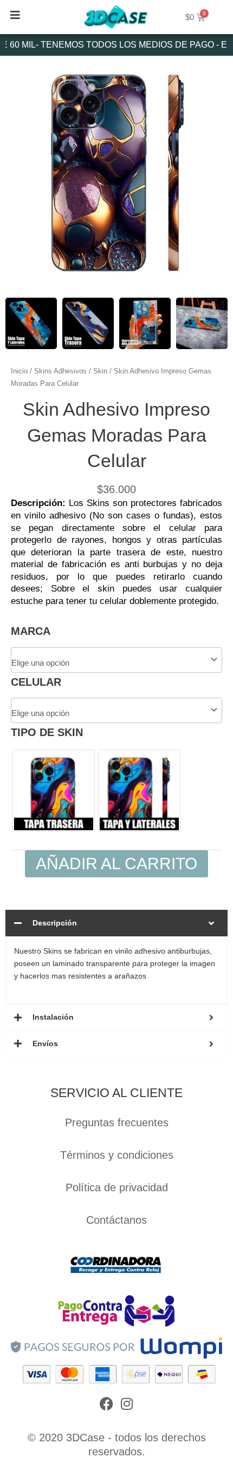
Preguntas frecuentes (117, 1122)
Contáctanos (116, 1220)
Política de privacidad (117, 1187)
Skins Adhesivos (60, 371)
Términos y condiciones (116, 1155)
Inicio (19, 371)
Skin (100, 371)
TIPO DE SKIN (47, 732)
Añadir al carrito (116, 863)
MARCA (30, 631)
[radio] (53, 790)
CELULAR (36, 682)
